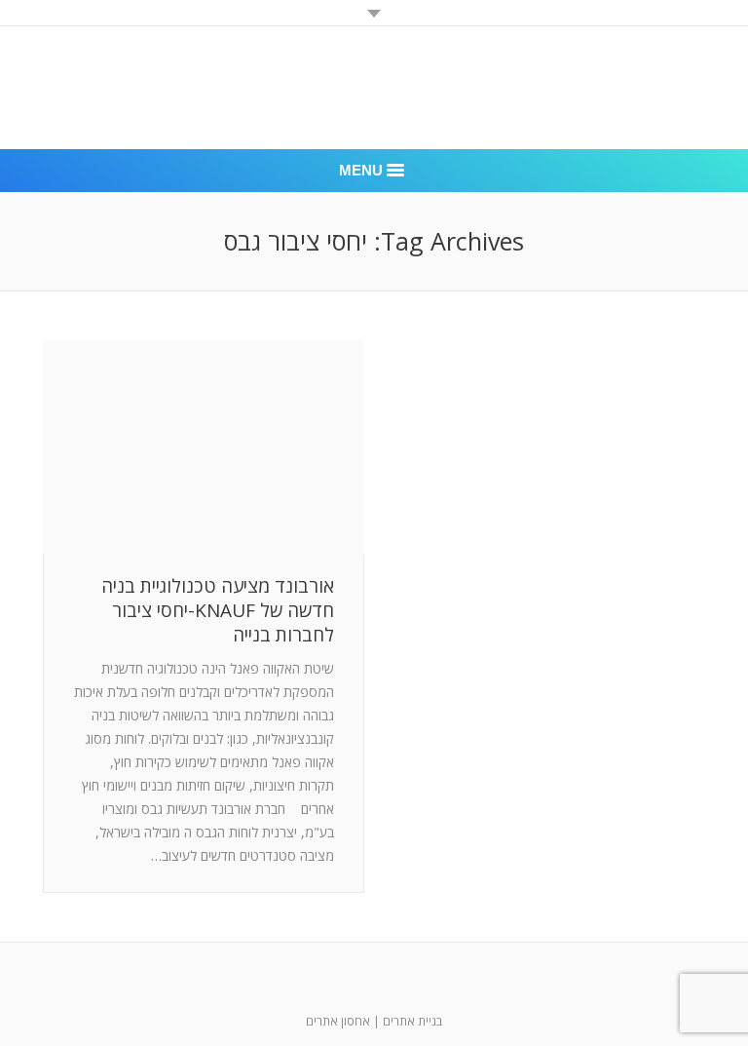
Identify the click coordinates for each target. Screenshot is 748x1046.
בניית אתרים (412, 1021)
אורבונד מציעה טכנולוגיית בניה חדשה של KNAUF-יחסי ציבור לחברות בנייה (217, 610)
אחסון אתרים (338, 1021)
